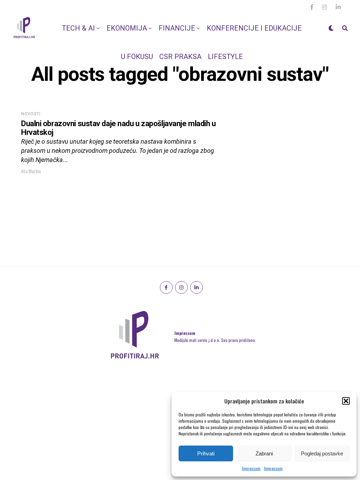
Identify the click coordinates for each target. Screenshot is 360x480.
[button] (345, 400)
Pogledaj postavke (322, 453)
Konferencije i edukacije (254, 28)
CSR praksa (180, 56)
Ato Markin (31, 171)
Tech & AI (78, 28)
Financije (177, 28)
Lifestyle (225, 56)
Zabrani (264, 453)
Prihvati (205, 453)
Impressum (251, 468)
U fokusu (137, 56)
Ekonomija (127, 28)
